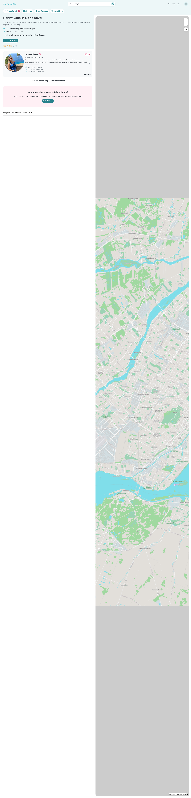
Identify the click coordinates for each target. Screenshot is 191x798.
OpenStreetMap (181, 794)
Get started (47, 101)
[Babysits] (9, 4)
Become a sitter (174, 4)
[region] (142, 406)
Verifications (42, 11)
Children (28, 11)
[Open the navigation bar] (186, 4)
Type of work (12, 11)
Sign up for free (10, 40)
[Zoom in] (186, 20)
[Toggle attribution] (187, 794)
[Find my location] (186, 29)
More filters (58, 11)
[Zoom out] (186, 24)
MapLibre (172, 794)
